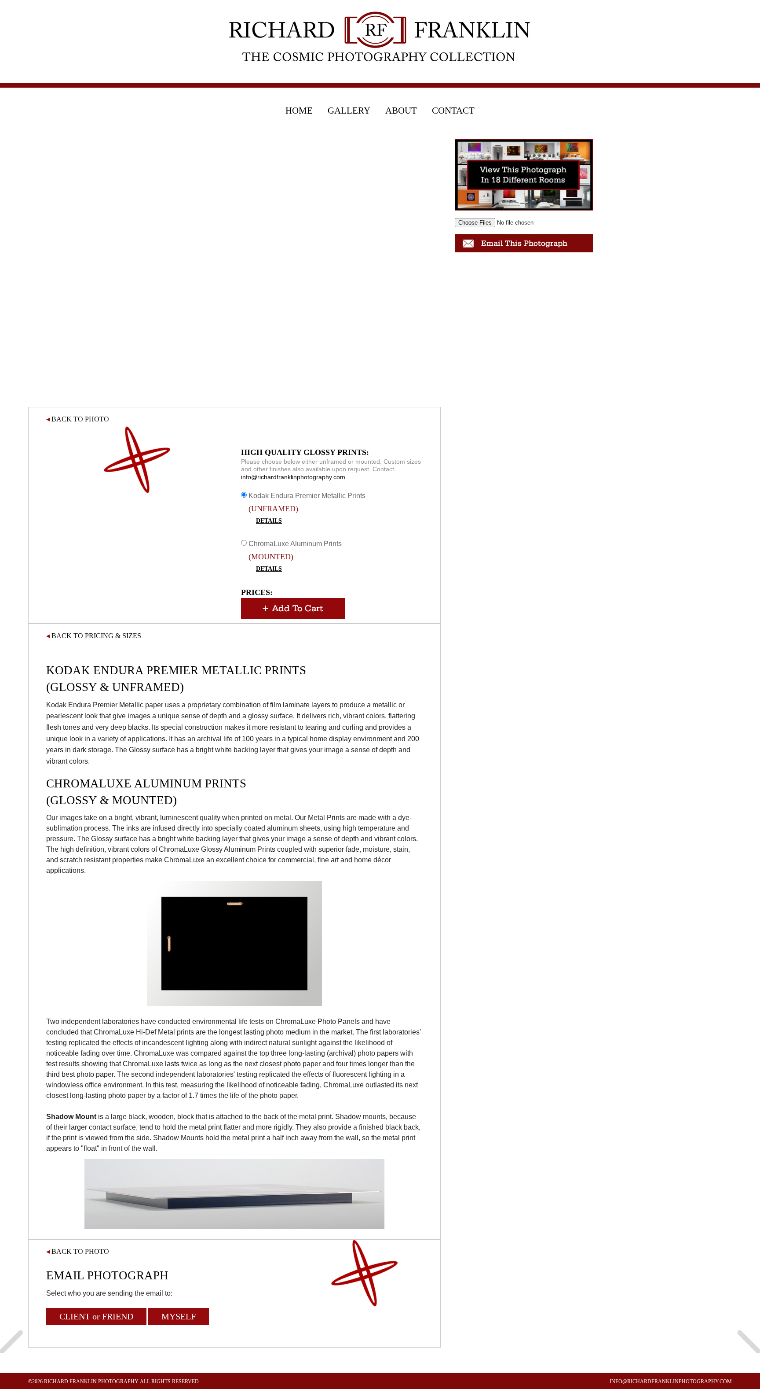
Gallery (349, 110)
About (401, 110)
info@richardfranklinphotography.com (293, 476)
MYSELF (178, 1316)
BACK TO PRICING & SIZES (93, 635)
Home (299, 110)
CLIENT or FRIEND (96, 1316)
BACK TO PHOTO (77, 419)
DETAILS (269, 520)
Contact (453, 110)
